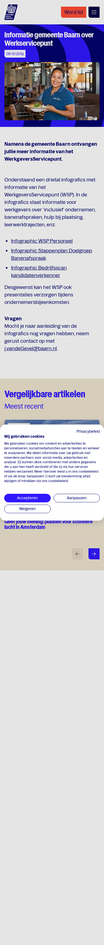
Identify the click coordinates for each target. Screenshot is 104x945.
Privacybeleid (88, 431)
